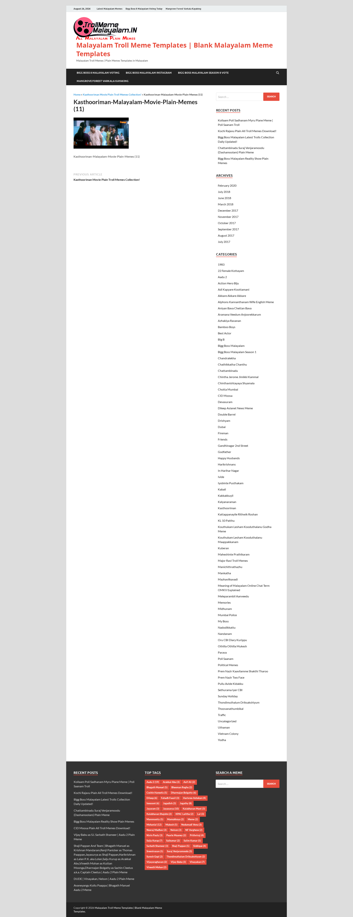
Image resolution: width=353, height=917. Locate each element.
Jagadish (169, 803)
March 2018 (225, 204)
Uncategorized (227, 721)
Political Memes (228, 665)
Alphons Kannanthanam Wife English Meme (246, 302)
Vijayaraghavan (157, 861)
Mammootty (155, 819)
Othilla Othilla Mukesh (232, 646)
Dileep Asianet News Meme (235, 408)
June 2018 (224, 198)
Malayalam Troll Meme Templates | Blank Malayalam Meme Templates (174, 49)
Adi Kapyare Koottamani (233, 289)
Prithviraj (197, 835)
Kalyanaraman (227, 502)
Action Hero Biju (228, 283)
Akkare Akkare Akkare (232, 295)
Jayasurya (171, 808)
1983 (221, 264)
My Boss (223, 621)
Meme (193, 819)
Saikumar (173, 840)
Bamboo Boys (226, 327)
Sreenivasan (155, 851)
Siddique (199, 845)
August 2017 (226, 235)
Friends (222, 439)
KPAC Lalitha (184, 813)
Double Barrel (227, 414)
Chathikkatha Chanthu (232, 364)
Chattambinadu (228, 370)
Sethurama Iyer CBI (230, 690)
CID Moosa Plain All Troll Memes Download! (102, 828)
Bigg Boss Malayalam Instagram (149, 72)
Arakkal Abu (171, 782)
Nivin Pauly (155, 835)
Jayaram (153, 808)
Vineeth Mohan (156, 867)
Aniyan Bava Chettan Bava (235, 308)
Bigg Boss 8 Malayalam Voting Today (144, 8)
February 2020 (227, 185)
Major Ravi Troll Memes (233, 560)
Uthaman (224, 727)
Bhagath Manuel (157, 787)
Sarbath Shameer (157, 845)
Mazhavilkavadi (228, 579)
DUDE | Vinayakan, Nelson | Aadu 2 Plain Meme (104, 878)
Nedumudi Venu (191, 824)
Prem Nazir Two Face (231, 677)
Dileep (152, 797)
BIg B (221, 339)
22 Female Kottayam (231, 270)
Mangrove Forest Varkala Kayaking (183, 8)
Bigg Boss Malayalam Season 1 (237, 352)
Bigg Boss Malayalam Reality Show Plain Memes (104, 821)
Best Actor (224, 333)
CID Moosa (225, 395)
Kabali (222, 489)
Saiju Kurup (154, 840)
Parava (222, 652)
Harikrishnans (227, 464)
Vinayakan (197, 861)
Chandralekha (227, 358)
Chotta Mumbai (228, 389)
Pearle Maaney (176, 835)
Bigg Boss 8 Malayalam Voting (98, 72)
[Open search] (277, 73)
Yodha (222, 740)
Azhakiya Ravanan (229, 320)
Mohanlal (154, 824)
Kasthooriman (227, 508)
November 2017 (228, 216)
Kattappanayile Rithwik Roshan (238, 514)
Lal (200, 813)
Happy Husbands (229, 458)
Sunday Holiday (228, 696)
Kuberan (223, 548)
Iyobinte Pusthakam (230, 483)
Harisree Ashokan (194, 797)
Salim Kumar (192, 840)
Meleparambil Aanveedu (233, 596)
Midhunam (225, 608)
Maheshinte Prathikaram (233, 554)
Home (77, 94)
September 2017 (228, 229)
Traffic (222, 715)
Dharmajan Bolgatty (183, 792)
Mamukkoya (175, 819)
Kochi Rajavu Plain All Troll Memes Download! (247, 131)
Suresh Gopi (155, 856)
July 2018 (224, 191)
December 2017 (228, 210)
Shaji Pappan (180, 845)
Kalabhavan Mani (194, 808)
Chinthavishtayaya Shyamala (236, 383)
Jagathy (186, 803)
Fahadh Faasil (170, 797)
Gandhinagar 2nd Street (233, 445)
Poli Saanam (225, 658)
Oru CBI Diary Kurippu (232, 640)
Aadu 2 (222, 277)
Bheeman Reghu (181, 787)
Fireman (223, 433)
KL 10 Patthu (226, 520)
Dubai (222, 427)
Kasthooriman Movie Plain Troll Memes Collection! (112, 94)
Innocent (153, 803)
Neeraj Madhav (157, 829)
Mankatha (224, 573)
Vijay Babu (178, 861)
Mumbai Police (227, 615)
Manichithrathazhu (230, 567)
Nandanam (225, 633)
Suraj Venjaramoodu (179, 851)
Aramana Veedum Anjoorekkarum (239, 314)
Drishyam (224, 420)
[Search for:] (247, 97)
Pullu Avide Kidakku (230, 683)
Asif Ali (189, 782)
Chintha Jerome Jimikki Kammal (238, 377)
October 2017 (227, 223)
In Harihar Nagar (228, 470)
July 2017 (224, 241)
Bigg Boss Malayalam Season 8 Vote (203, 72)
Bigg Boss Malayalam (231, 345)
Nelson (175, 829)
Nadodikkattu (227, 627)
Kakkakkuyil (225, 495)
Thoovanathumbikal (230, 708)
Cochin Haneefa (157, 792)
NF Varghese (193, 829)
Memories (224, 602)
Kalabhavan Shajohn (159, 813)
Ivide (221, 477)
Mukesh (171, 824)
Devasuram (225, 402)
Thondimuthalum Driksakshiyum (238, 702)
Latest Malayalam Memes (109, 8)
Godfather (224, 452)
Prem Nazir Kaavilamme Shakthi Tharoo (243, 671)
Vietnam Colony (228, 733)
